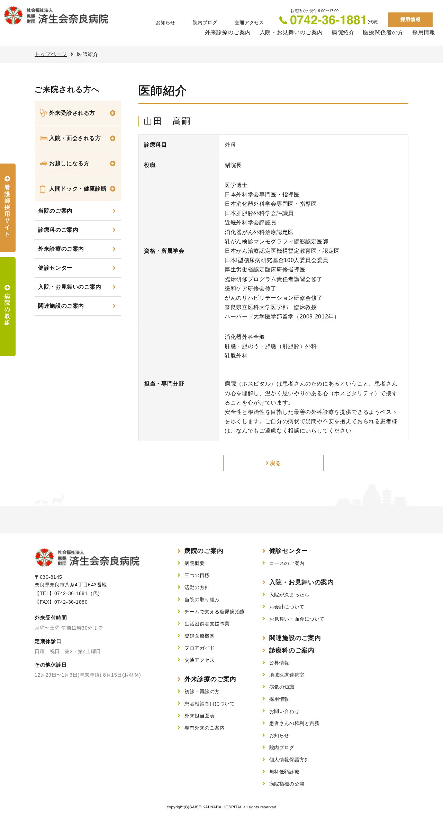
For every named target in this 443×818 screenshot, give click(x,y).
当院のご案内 (55, 211)
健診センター (55, 268)
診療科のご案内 (58, 230)
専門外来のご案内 (204, 728)
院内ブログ (205, 22)
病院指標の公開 (287, 784)
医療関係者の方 (383, 32)
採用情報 (410, 19)
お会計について (287, 607)
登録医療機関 (199, 636)
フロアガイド (199, 648)
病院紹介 (343, 32)
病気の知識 (282, 687)
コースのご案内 (287, 563)
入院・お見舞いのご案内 (291, 32)
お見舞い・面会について (297, 619)
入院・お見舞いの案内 (301, 582)
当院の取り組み (202, 599)
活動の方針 (197, 587)
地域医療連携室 (287, 675)
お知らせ (165, 22)
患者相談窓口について (209, 703)
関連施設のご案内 (61, 306)
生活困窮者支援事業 (207, 623)
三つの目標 (197, 575)
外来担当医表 (199, 715)
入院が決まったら (289, 594)
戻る (275, 463)
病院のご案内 (203, 550)
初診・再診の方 (202, 691)
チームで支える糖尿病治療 (214, 611)
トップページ (51, 54)
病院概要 (194, 563)
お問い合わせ (284, 711)
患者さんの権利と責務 (294, 723)
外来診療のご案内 (228, 32)
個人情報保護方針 (289, 759)
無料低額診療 (284, 771)
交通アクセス (249, 22)
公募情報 (279, 663)
